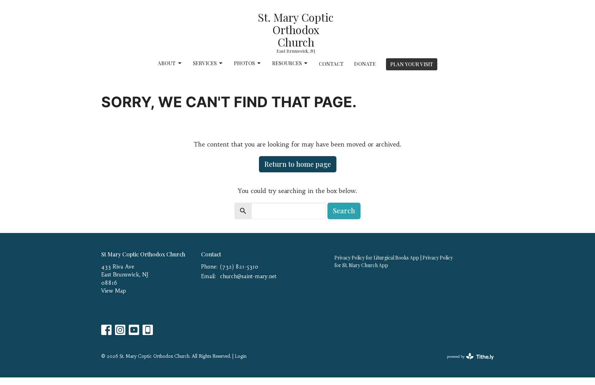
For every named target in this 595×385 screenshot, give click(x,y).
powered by (466, 362)
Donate (365, 63)
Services (205, 63)
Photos (244, 63)
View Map (113, 290)
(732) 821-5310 (239, 266)
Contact (331, 63)
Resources (287, 63)
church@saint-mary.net (248, 276)
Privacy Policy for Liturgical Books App (376, 257)
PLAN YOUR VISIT (411, 64)
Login (241, 356)
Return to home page (297, 164)
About (167, 63)
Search (344, 210)
